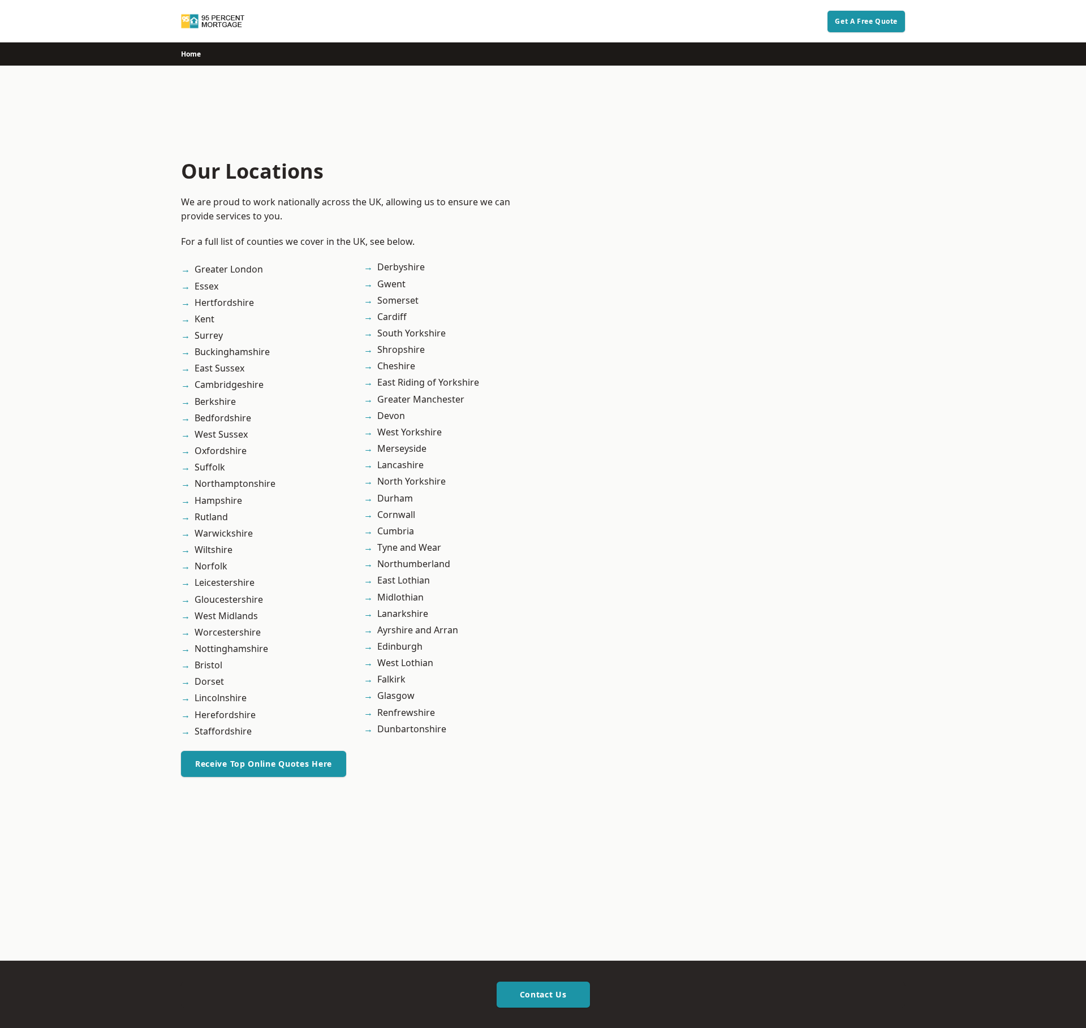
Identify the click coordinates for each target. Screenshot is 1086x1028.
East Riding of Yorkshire (428, 382)
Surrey (209, 335)
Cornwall (396, 514)
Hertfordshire (224, 302)
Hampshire (218, 500)
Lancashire (400, 465)
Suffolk (210, 467)
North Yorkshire (411, 481)
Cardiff (392, 316)
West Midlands (226, 616)
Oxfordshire (221, 450)
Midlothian (400, 597)
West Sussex (221, 434)
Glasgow (396, 695)
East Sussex (219, 368)
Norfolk (211, 566)
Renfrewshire (406, 712)
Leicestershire (225, 582)
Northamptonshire (235, 483)
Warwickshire (224, 533)
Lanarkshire (402, 613)
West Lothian (405, 662)
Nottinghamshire (231, 648)
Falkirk (391, 679)
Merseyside (401, 448)
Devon (391, 415)
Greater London (229, 269)
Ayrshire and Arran (417, 630)
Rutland (211, 517)
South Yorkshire (411, 333)
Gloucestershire (229, 599)
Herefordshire (225, 715)
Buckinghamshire (232, 351)
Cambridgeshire (229, 384)
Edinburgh (400, 646)
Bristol (208, 665)
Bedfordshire (223, 418)
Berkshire (215, 401)
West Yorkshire (409, 432)
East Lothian (403, 580)
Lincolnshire (221, 698)
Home (191, 54)
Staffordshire (223, 731)
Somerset (398, 300)
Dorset (209, 681)
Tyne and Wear (409, 547)
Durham (395, 498)
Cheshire (396, 366)
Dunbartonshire (411, 729)
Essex (206, 286)
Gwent (391, 284)
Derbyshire (401, 267)
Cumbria (395, 531)
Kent (204, 319)
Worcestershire (228, 632)
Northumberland (413, 564)
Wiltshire (213, 549)
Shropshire (401, 349)
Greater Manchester (420, 399)
